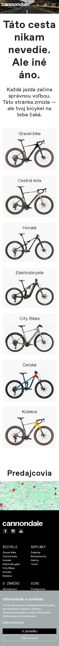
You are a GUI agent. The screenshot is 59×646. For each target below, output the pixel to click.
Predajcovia (38, 589)
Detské (30, 365)
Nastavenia (29, 638)
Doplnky (35, 552)
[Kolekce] (29, 431)
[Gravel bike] (29, 153)
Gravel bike (30, 134)
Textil (34, 564)
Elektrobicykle (30, 273)
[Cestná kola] (29, 200)
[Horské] (29, 246)
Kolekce (29, 412)
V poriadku (29, 631)
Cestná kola (29, 181)
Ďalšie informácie (13, 622)
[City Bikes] (29, 338)
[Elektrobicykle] (29, 292)
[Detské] (29, 385)
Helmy (35, 560)
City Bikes (30, 319)
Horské (29, 228)
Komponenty (38, 556)
